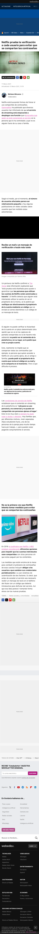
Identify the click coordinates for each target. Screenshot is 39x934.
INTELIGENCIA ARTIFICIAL (22, 6)
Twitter (21, 77)
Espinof (22, 872)
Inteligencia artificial (8, 808)
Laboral (22, 815)
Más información (31, 932)
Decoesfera (5, 898)
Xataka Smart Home (8, 865)
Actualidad (34, 596)
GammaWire (6, 107)
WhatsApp (5, 823)
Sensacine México (25, 914)
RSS (26, 787)
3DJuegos (23, 856)
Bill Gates (14, 33)
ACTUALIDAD (6, 6)
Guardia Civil (30, 33)
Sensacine (23, 869)
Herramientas (24, 808)
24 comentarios (9, 77)
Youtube (18, 787)
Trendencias (6, 895)
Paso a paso (6, 804)
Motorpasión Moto (26, 885)
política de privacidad (28, 777)
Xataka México (6, 911)
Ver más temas (8, 830)
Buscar (36, 838)
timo (3, 819)
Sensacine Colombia (26, 917)
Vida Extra (23, 859)
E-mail (28, 77)
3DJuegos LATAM (25, 911)
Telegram (22, 787)
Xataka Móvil (6, 859)
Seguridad (5, 812)
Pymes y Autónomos (26, 898)
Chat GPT (19, 758)
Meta (21, 33)
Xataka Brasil (6, 914)
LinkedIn (35, 787)
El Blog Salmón (24, 895)
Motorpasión (24, 882)
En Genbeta (7, 387)
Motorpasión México (26, 920)
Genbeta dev (24, 812)
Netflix (22, 819)
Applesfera (5, 862)
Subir (31, 846)
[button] (15, 94)
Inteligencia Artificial (26, 823)
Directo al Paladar (7, 882)
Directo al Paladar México (10, 920)
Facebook (17, 77)
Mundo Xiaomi (6, 868)
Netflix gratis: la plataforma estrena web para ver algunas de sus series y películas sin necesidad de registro (19, 391)
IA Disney (29, 758)
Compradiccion (6, 901)
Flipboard (24, 77)
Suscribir (32, 773)
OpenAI (6, 33)
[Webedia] (34, 1)
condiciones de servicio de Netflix (18, 401)
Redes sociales (7, 815)
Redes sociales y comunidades (19, 596)
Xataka (4, 856)
